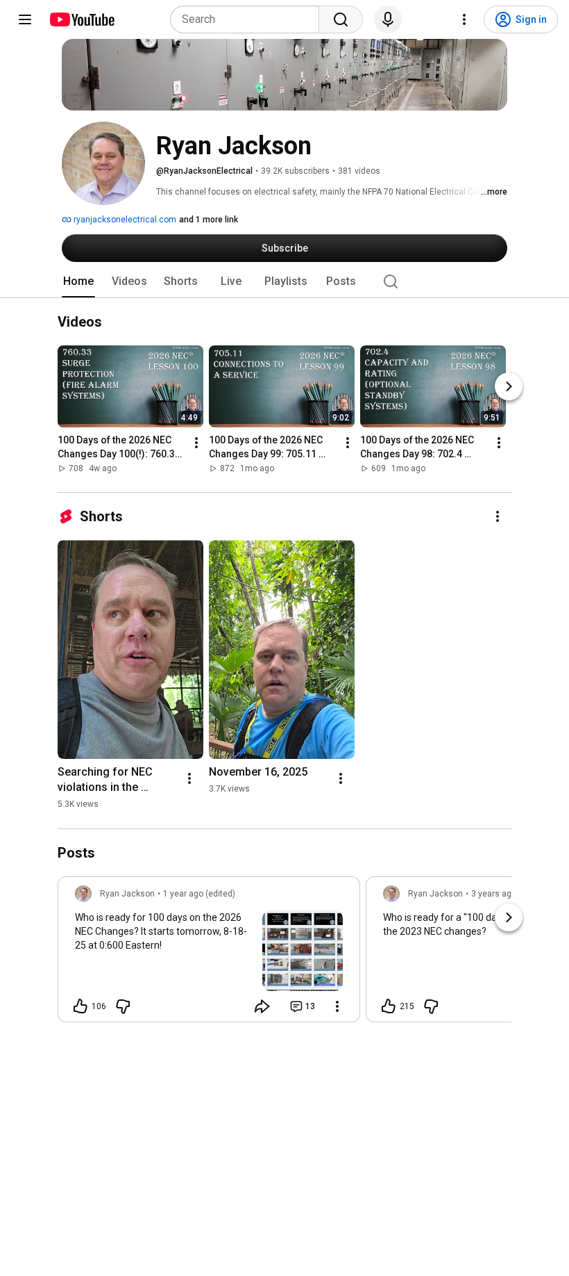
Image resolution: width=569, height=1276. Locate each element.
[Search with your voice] (388, 19)
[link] (209, 953)
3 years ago (493, 894)
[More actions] (196, 443)
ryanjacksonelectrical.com (123, 219)
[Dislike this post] (123, 1006)
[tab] (78, 281)
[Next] (509, 387)
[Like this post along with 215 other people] (388, 1006)
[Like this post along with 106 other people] (80, 1006)
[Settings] (464, 19)
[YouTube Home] (81, 19)
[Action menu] (337, 1006)
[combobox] (249, 19)
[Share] (262, 1006)
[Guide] (25, 19)
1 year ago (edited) (199, 894)
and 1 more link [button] (208, 219)
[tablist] (284, 281)
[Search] (341, 19)
